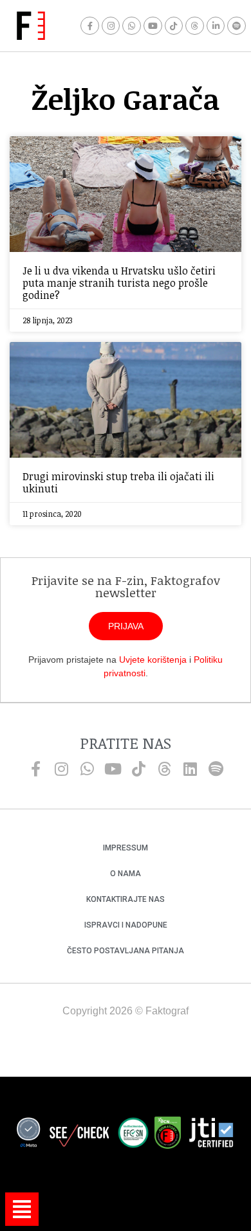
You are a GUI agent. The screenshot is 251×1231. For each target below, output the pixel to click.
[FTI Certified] (211, 1135)
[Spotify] (236, 26)
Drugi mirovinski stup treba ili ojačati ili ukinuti (118, 482)
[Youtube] (153, 26)
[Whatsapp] (131, 26)
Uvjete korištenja (153, 659)
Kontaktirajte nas (125, 899)
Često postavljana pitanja (125, 950)
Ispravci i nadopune (125, 925)
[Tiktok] (174, 26)
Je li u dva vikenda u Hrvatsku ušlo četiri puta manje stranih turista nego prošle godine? (119, 283)
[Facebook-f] (89, 26)
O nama (125, 873)
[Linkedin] (190, 769)
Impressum (125, 847)
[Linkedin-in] (216, 26)
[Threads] (194, 26)
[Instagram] (111, 26)
